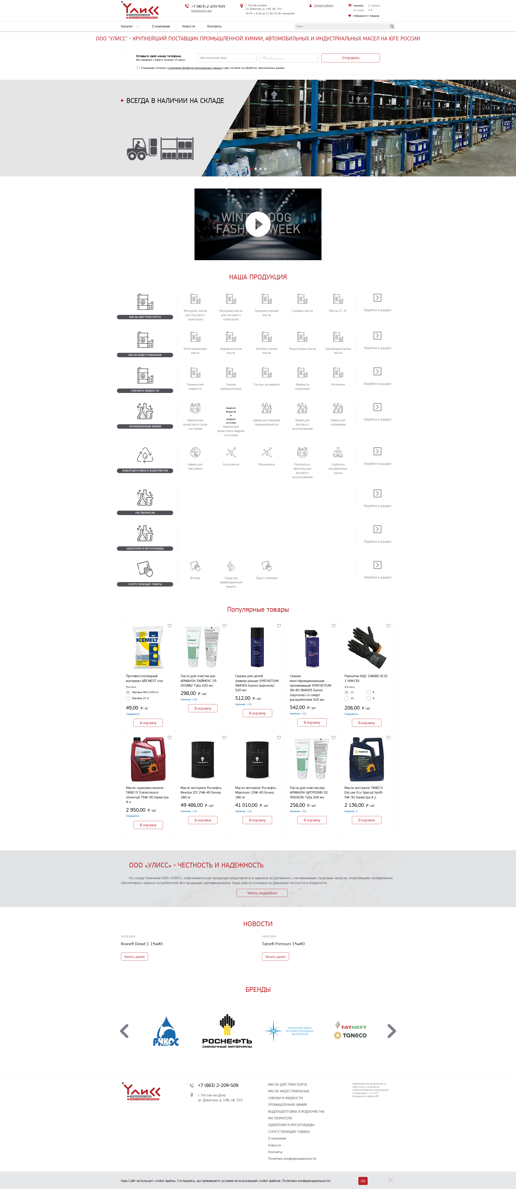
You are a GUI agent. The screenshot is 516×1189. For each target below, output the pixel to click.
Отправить (351, 58)
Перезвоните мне (201, 10)
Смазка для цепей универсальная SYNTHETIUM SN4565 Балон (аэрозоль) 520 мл (257, 683)
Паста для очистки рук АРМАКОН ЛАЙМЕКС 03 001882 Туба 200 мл (198, 680)
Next (392, 1031)
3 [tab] (260, 169)
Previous (124, 1031)
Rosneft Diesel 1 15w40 (142, 944)
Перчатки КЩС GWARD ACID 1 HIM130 (365, 678)
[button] (258, 224)
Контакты (275, 1152)
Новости (274, 1145)
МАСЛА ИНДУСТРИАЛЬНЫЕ (288, 1091)
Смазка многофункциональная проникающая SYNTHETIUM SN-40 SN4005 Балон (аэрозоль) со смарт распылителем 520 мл (310, 688)
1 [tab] (251, 169)
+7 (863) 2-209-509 (208, 6)
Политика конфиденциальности (292, 1159)
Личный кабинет (324, 5)
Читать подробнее (262, 893)
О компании (277, 1138)
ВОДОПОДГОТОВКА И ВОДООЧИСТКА (296, 1111)
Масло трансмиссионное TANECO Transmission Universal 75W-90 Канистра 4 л (147, 795)
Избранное (366, 15)
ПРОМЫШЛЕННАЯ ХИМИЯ (287, 1105)
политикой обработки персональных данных (195, 67)
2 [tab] (255, 169)
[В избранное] (169, 625)
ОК (363, 1181)
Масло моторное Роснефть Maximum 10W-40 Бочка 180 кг (255, 792)
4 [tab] (265, 169)
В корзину (148, 723)
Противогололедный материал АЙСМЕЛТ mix (144, 678)
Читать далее (134, 957)
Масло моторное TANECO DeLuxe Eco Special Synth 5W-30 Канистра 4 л (363, 792)
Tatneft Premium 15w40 (283, 944)
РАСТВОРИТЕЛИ (280, 1118)
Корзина (358, 5)
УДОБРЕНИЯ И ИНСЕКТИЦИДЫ (291, 1125)
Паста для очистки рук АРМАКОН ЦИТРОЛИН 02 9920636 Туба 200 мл (309, 792)
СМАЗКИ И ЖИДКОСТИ (285, 1098)
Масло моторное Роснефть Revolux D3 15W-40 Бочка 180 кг (201, 792)
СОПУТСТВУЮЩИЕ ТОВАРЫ (289, 1132)
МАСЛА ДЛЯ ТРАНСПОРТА (287, 1084)
